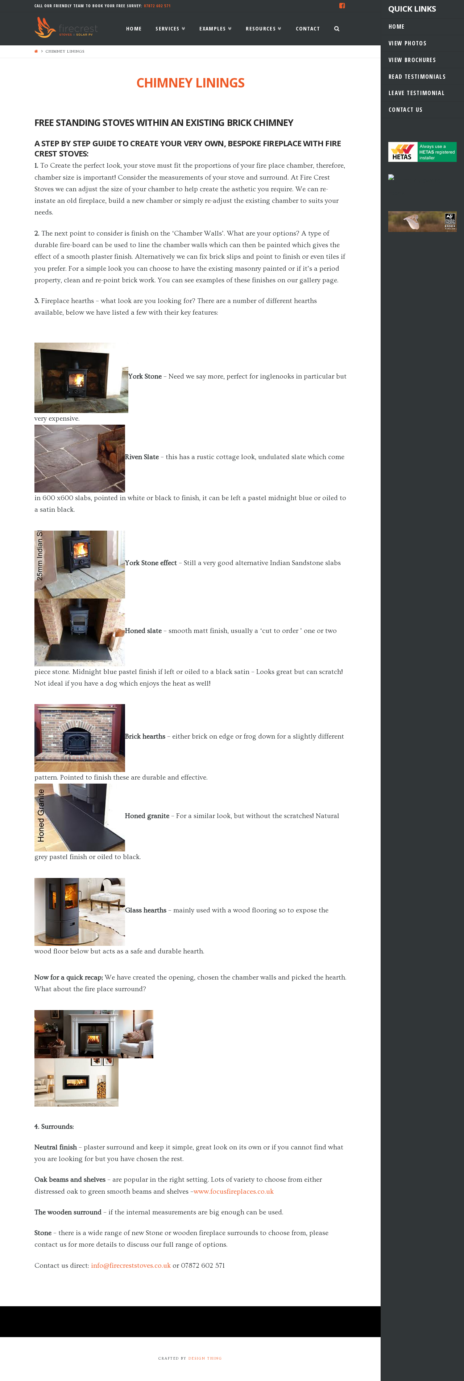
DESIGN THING (205, 1358)
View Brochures (412, 60)
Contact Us (406, 110)
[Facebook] (342, 6)
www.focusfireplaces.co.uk (234, 1192)
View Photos (408, 43)
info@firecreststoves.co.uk (131, 1266)
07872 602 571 (157, 5)
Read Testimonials (417, 77)
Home (397, 26)
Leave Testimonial (417, 93)
